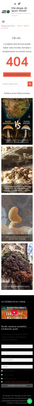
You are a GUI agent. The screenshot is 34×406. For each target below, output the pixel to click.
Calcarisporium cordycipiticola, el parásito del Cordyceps (17, 238)
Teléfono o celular (6, 357)
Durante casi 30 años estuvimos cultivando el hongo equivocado (17, 141)
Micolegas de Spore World (19, 9)
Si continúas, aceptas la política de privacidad (16, 382)
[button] (29, 401)
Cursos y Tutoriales (8, 371)
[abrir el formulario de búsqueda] (15, 4)
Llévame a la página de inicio (17, 74)
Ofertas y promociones (9, 379)
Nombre (3, 343)
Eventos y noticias (8, 375)
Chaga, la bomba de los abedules (17, 286)
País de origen (5, 364)
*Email (3, 350)
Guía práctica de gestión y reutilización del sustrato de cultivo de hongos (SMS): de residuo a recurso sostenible (17, 188)
